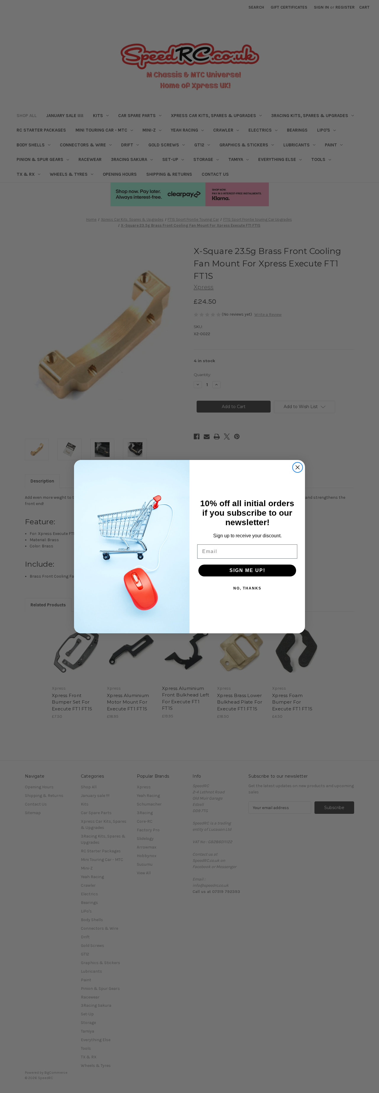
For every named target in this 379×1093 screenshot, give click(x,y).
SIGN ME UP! (247, 570)
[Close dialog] (297, 467)
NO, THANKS (247, 588)
